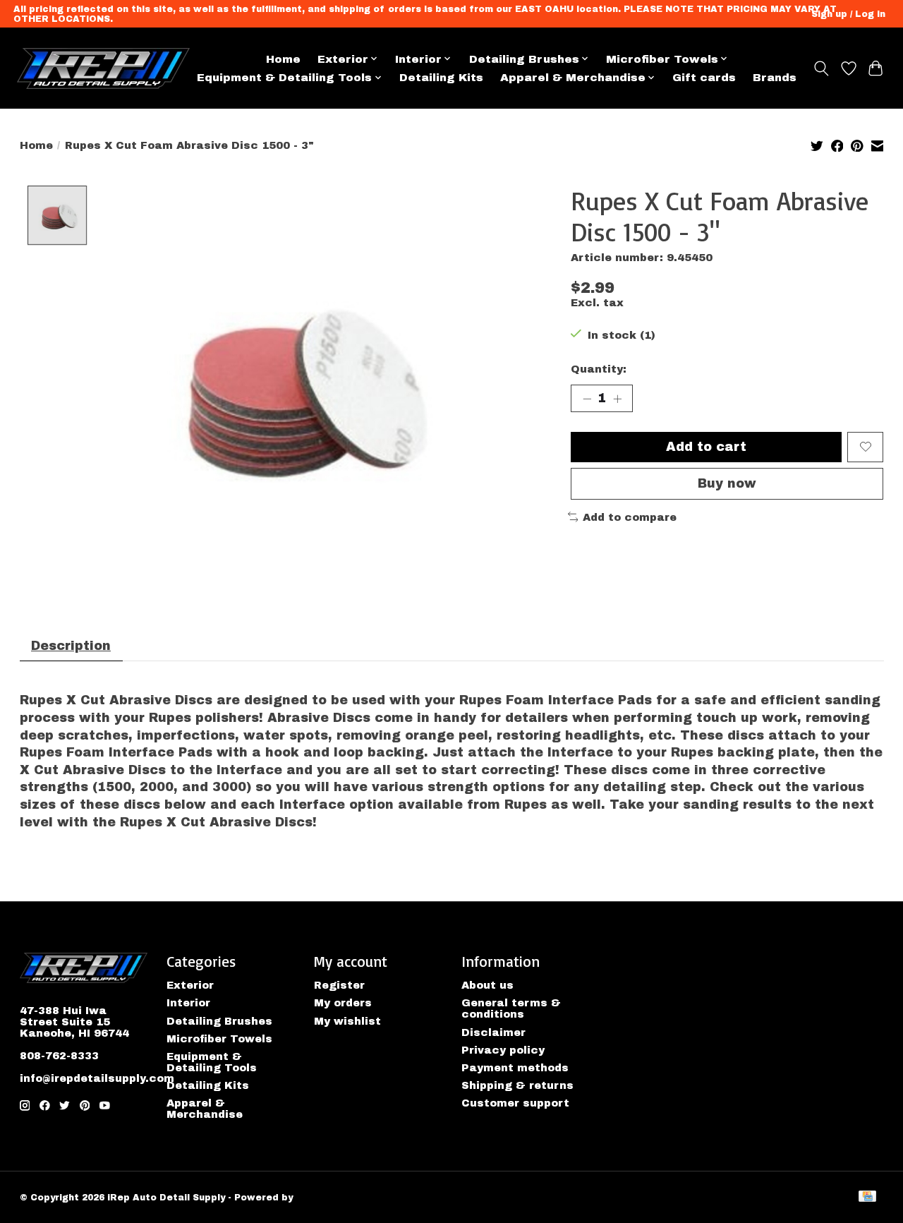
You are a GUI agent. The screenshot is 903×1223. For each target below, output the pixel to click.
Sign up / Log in (848, 14)
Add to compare (630, 517)
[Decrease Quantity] (587, 398)
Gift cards (704, 77)
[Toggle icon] (821, 68)
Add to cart (706, 447)
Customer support (515, 1103)
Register (339, 985)
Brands (774, 77)
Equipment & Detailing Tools (211, 1062)
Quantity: (598, 369)
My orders (343, 1002)
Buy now (727, 483)
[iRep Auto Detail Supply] (103, 68)
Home (283, 59)
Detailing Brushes (219, 1021)
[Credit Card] (867, 1197)
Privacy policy (503, 1050)
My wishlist (347, 1021)
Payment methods (515, 1067)
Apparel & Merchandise (204, 1108)
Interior (188, 1002)
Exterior (190, 985)
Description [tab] (71, 646)
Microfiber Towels (219, 1038)
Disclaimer (493, 1032)
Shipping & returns (517, 1085)
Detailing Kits (441, 77)
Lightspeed (324, 1198)
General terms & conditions (511, 1008)
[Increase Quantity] (617, 398)
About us (487, 985)
